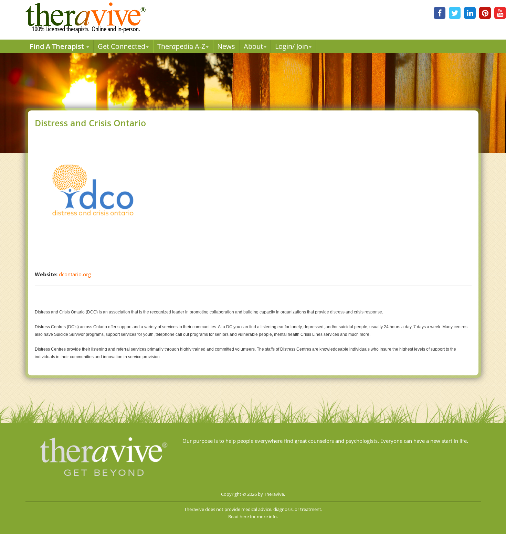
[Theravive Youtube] (500, 13)
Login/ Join (291, 46)
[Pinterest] (485, 13)
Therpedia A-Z (181, 46)
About (253, 46)
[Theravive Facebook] (439, 13)
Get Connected (121, 46)
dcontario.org (75, 274)
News (226, 46)
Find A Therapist (58, 46)
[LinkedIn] (470, 13)
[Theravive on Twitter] (455, 13)
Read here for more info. (253, 516)
